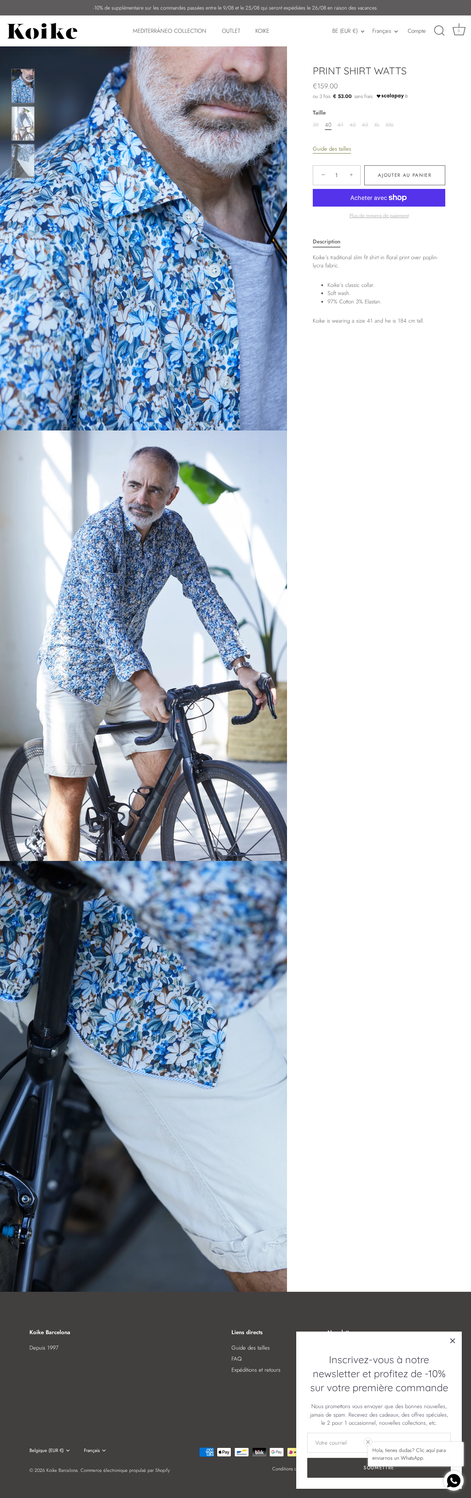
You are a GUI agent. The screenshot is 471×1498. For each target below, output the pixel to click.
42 (353, 125)
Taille (319, 112)
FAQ (236, 1359)
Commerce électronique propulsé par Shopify (125, 1470)
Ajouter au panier (405, 175)
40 (328, 125)
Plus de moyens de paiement (379, 215)
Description (326, 242)
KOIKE (262, 31)
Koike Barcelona (62, 1470)
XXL (390, 125)
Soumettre (379, 1467)
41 (340, 125)
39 (316, 125)
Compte (417, 31)
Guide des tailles (332, 149)
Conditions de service (293, 1468)
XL (377, 125)
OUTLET (231, 31)
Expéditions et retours (255, 1370)
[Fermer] (453, 1341)
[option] (23, 87)
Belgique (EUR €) (46, 1450)
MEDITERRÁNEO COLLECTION (169, 31)
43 (365, 125)
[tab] (330, 242)
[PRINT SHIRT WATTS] (23, 86)
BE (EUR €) (345, 31)
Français (381, 31)
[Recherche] (439, 31)
